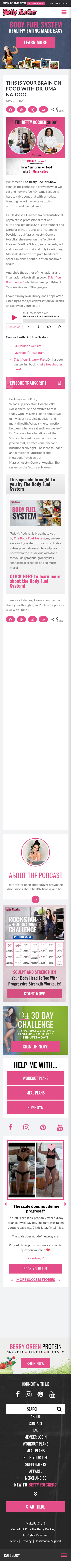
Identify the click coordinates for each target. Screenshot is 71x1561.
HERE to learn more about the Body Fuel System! (35, 581)
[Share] (10, 109)
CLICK (16, 576)
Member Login (59, 3)
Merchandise (35, 1478)
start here (35, 1506)
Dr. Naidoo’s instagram (29, 352)
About (35, 1416)
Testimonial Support (48, 1541)
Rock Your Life (35, 1269)
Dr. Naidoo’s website (27, 346)
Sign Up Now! (35, 1046)
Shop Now (35, 1363)
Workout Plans (35, 1078)
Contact (35, 1423)
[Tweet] (32, 109)
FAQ (35, 1430)
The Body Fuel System (29, 538)
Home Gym (35, 1107)
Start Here (36, 3)
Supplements (35, 1464)
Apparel (35, 1471)
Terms (14, 1541)
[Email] (43, 109)
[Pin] (21, 109)
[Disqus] (35, 680)
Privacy (27, 1541)
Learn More (35, 42)
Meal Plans (35, 1093)
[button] (64, 12)
